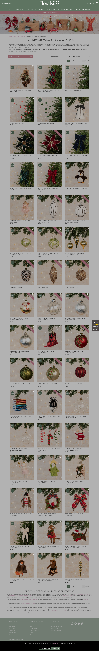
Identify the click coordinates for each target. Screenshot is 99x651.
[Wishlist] (90, 3)
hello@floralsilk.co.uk (6, 3)
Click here (55, 643)
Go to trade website (92, 6)
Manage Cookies (45, 648)
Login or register (80, 3)
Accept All (56, 648)
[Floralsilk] (49, 3)
